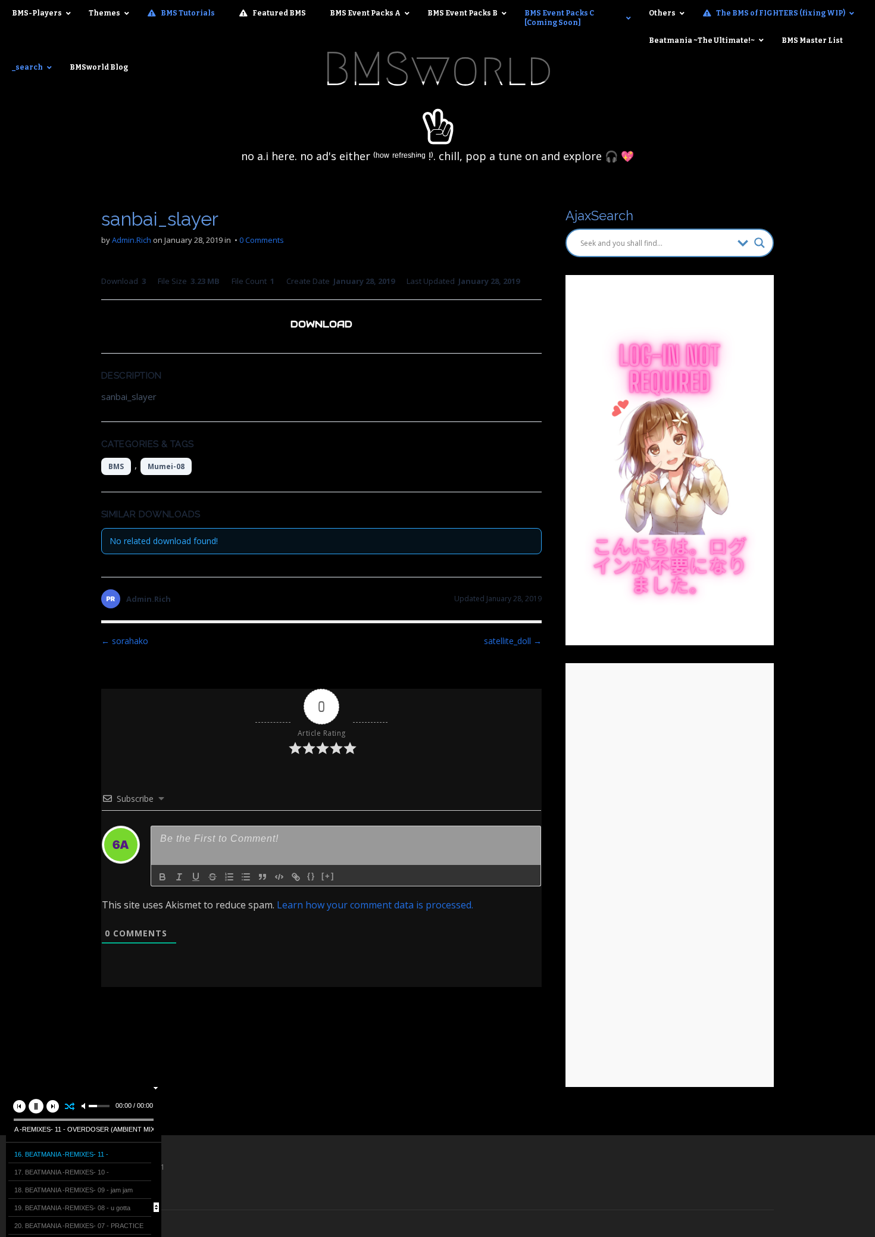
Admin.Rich (131, 240)
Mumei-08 (166, 466)
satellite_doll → (513, 640)
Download (321, 324)
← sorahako (124, 640)
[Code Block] (279, 877)
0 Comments (261, 240)
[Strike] (212, 877)
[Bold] (162, 877)
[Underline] (196, 877)
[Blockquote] (262, 877)
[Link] (296, 877)
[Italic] (179, 877)
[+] (328, 875)
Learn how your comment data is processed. (375, 904)
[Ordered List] (229, 877)
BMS (116, 466)
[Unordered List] (246, 877)
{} (311, 875)
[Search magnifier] (759, 243)
